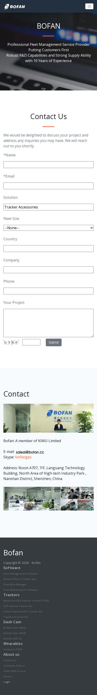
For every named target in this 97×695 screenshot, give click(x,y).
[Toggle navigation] (89, 6)
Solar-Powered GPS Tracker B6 (22, 611)
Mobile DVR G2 (12, 638)
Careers (8, 676)
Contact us (9, 660)
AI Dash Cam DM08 (14, 633)
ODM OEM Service (14, 671)
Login (6, 681)
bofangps (23, 457)
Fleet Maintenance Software (20, 589)
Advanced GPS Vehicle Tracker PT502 (26, 600)
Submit (54, 342)
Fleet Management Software (20, 573)
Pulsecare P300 (12, 649)
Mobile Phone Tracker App (19, 579)
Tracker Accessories (15, 617)
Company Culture (14, 665)
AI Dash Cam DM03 (14, 627)
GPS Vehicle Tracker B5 (17, 606)
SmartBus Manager (15, 584)
